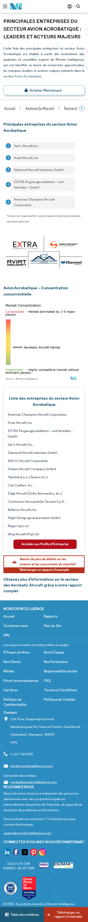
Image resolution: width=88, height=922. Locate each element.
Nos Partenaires (56, 662)
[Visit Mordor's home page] (16, 6)
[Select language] (70, 6)
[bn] (44, 90)
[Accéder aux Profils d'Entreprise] (45, 544)
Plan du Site (53, 626)
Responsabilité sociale (60, 671)
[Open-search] (79, 6)
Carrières (10, 690)
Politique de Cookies (59, 699)
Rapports (50, 616)
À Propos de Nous (16, 652)
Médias (8, 671)
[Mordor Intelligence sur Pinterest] (33, 853)
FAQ (47, 681)
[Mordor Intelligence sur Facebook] (16, 853)
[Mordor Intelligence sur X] (24, 853)
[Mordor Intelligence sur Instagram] (42, 853)
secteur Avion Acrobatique (22, 76)
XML (6, 635)
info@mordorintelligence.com (31, 766)
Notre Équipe (54, 652)
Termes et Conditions (60, 690)
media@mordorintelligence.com (34, 782)
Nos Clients (12, 662)
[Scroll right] (82, 108)
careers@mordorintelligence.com (27, 833)
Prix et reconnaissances (20, 681)
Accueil (9, 616)
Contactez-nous (15, 626)
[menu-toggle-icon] (5, 6)
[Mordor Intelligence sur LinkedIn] (7, 853)
